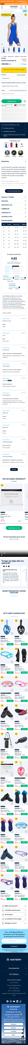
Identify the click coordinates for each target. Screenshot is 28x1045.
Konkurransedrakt (23, 56)
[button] (1, 27)
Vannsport (13, 1024)
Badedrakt (17, 56)
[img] (6, 318)
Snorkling (13, 1031)
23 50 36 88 (15, 982)
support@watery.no (16, 985)
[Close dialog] (24, 1005)
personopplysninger (14, 951)
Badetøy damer (11, 56)
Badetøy (5, 56)
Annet (13, 1035)
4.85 (14, 258)
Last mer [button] (14, 469)
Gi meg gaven (14, 946)
